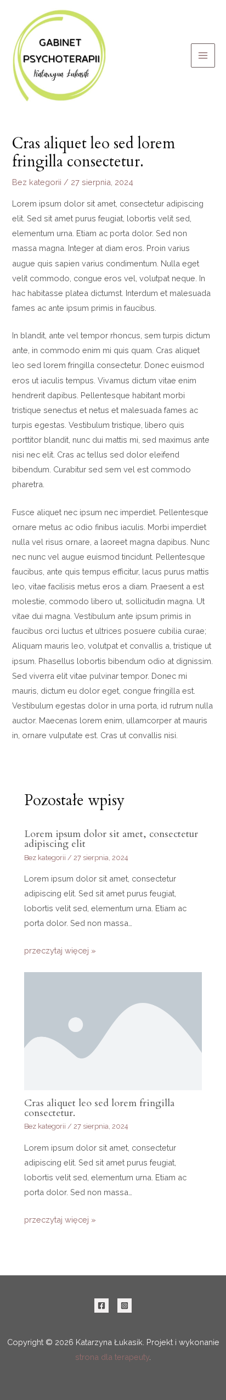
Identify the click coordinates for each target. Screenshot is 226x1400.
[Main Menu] (203, 55)
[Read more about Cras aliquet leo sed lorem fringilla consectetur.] (112, 1030)
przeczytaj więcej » (60, 950)
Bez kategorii (36, 182)
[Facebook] (101, 1305)
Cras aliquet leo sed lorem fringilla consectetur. (99, 1108)
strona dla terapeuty (112, 1357)
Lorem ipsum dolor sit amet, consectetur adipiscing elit (111, 839)
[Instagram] (124, 1305)
